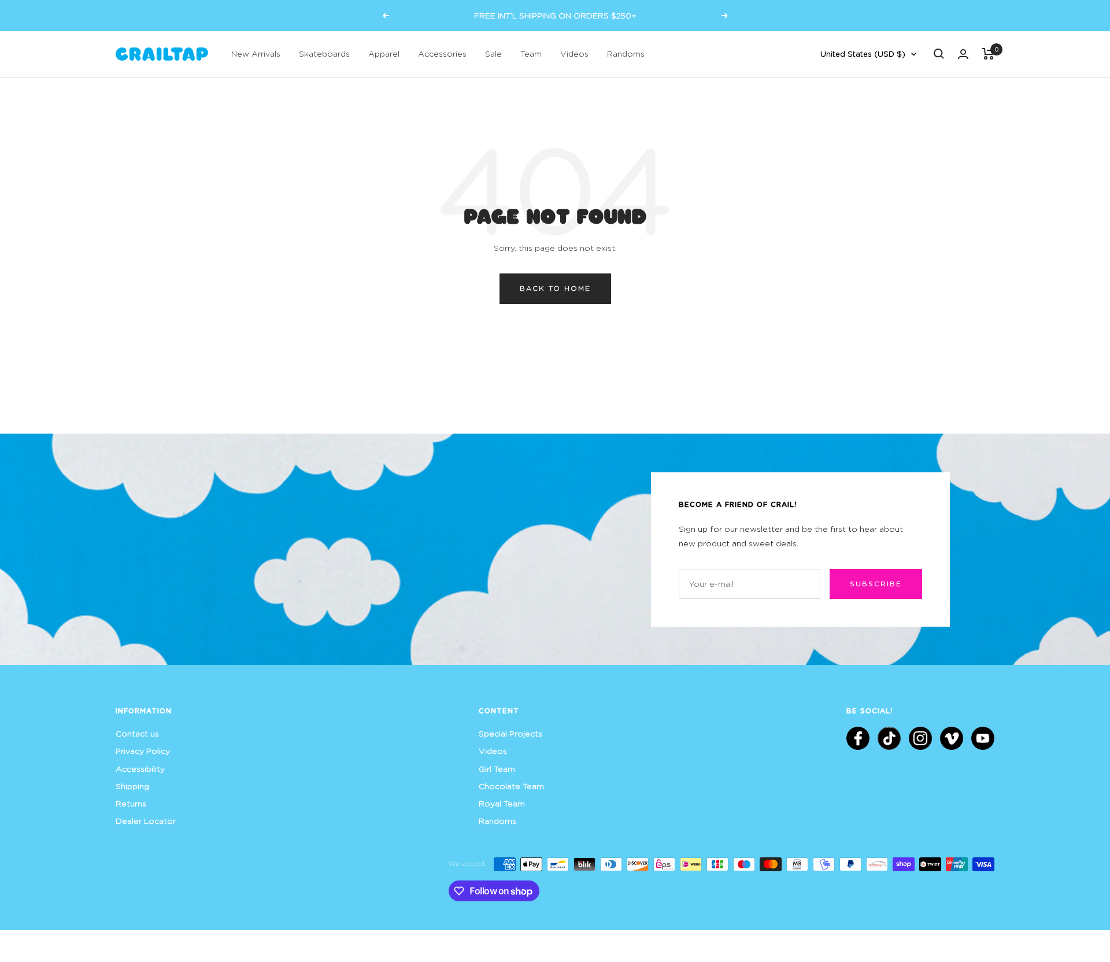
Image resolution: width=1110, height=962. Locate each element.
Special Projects (510, 733)
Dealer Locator (146, 821)
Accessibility (140, 769)
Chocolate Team (511, 786)
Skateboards (324, 53)
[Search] (939, 54)
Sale (493, 53)
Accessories (442, 53)
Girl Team (497, 769)
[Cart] (988, 54)
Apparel (383, 53)
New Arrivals (255, 53)
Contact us (137, 733)
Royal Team (502, 803)
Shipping (132, 786)
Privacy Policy (143, 751)
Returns (131, 803)
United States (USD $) (862, 53)
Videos (574, 53)
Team (531, 53)
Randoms (626, 53)
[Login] (963, 54)
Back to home (555, 288)
